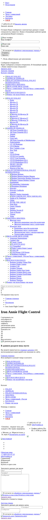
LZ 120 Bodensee (16, 144)
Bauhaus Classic (15, 276)
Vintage (12, 214)
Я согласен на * (22, 493)
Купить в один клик (26, 495)
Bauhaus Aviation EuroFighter (20, 274)
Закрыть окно (6, 69)
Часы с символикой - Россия (16, 399)
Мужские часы (15, 226)
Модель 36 (14, 110)
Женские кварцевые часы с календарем (29, 224)
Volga (12, 216)
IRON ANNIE (23, 86)
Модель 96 (24, 124)
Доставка (8, 16)
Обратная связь (7, 452)
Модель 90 (14, 122)
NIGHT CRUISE (16, 164)
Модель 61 (14, 116)
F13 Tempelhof (15, 246)
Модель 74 (24, 120)
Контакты (9, 18)
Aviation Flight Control (18, 264)
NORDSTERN (15, 166)
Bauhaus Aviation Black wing (20, 272)
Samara (12, 208)
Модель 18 (14, 104)
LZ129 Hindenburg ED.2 (19, 162)
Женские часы (15, 220)
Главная (8, 12)
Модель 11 (14, 102)
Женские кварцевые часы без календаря (29, 222)
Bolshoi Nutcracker (33, 178)
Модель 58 (24, 114)
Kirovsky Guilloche (17, 190)
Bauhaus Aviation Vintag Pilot (20, 262)
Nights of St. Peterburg (18, 198)
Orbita (12, 200)
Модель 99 (14, 126)
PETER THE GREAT (18, 202)
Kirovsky (13, 188)
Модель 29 (14, 108)
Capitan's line (14, 240)
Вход (7, 3)
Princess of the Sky (16, 168)
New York (13, 150)
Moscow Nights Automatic (19, 194)
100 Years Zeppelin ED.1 (19, 130)
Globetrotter (25, 184)
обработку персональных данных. (27, 50)
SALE (7, 20)
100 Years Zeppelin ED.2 (19, 132)
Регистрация (10, 5)
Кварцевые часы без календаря (26, 228)
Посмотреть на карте (17, 434)
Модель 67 (24, 118)
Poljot (12, 100)
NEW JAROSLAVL (34, 196)
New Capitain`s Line (17, 148)
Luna (12, 152)
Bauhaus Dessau (16, 278)
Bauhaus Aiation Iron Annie (20, 270)
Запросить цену (21, 516)
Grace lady (14, 138)
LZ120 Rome (14, 154)
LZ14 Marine (14, 146)
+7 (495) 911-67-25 (8, 454)
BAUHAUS (21, 92)
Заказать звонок (21, 24)
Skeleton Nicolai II (16, 210)
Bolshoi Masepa (29, 176)
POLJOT (17, 76)
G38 (16, 250)
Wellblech (22, 254)
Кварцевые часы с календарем (25, 230)
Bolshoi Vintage (29, 180)
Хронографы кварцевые (23, 234)
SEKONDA (20, 84)
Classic (19, 242)
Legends (13, 192)
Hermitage (23, 186)
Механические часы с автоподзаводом (29, 232)
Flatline (12, 136)
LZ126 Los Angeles (17, 156)
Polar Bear (13, 204)
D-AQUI (22, 244)
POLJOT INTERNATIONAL (16, 393)
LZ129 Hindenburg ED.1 (19, 160)
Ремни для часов (26, 94)
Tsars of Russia (15, 212)
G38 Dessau (25, 252)
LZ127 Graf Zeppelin (17, 158)
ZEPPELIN (20, 78)
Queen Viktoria (15, 206)
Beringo (20, 174)
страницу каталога (27, 350)
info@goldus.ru (37, 425)
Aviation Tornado (16, 268)
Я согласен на (22, 50)
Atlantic (12, 134)
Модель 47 (14, 112)
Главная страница (7, 356)
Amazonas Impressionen (18, 238)
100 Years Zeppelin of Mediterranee (22, 140)
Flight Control (27, 248)
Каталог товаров (7, 71)
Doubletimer (14, 182)
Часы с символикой (12, 14)
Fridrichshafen (15, 142)
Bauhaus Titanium (16, 280)
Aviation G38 (14, 266)
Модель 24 (14, 106)
